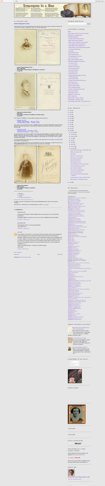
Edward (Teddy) (78, 283)
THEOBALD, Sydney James (73, 304)
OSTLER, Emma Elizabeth (73, 290)
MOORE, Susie (71, 283)
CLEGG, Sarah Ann (72, 217)
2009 (70, 130)
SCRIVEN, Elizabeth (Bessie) (74, 294)
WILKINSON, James (72, 315)
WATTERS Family (72, 309)
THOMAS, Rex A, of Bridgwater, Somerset (76, 300)
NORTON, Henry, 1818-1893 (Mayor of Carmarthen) (79, 289)
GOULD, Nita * (71, 245)
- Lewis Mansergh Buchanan (74, 49)
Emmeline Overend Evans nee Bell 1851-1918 (80, 150)
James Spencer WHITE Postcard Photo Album (78, 33)
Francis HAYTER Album (73, 83)
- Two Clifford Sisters (72, 63)
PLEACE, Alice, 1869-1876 (73, 292)
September (73, 136)
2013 (70, 122)
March (72, 144)
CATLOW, (70, 210)
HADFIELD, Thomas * (72, 257)
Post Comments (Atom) (25, 257)
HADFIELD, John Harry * (73, 254)
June (72, 138)
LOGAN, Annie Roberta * (73, 272)
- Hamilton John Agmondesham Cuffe (76, 89)
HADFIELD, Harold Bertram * (74, 253)
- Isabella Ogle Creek (72, 73)
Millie (69, 211)
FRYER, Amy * (71, 238)
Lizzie (83, 210)
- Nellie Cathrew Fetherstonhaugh (75, 40)
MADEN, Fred (71, 274)
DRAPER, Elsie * (71, 224)
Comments (72, 364)
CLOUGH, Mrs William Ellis (74, 218)
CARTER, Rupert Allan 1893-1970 (75, 214)
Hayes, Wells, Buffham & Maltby (75, 59)
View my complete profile (74, 479)
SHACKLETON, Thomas (73, 296)
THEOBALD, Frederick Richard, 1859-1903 (77, 301)
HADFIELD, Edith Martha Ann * (74, 250)
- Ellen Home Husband (73, 90)
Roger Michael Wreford (75, 160)
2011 (70, 126)
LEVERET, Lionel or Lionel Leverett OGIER (77, 271)
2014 (70, 120)
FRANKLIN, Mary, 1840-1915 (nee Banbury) (77, 236)
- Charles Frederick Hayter (74, 85)
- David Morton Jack (72, 82)
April (72, 142)
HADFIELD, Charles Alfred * (74, 246)
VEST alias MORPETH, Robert (74, 308)
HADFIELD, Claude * (72, 247)
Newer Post (16, 254)
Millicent (84, 222)
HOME (69, 31)
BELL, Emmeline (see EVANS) (74, 200)
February (73, 146)
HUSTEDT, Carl (71, 261)
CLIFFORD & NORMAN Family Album (76, 61)
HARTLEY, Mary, (71, 258)
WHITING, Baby (71, 312)
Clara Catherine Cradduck (76, 168)
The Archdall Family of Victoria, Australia (79, 164)
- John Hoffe (70, 51)
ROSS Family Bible (72, 96)
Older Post (60, 254)
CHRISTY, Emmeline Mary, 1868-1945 (76, 216)
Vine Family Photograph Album (77, 170)
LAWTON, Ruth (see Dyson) (74, 267)
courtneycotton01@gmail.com (79, 477)
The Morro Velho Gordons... (76, 172)
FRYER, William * (72, 240)
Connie (79, 210)
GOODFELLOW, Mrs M (73, 243)
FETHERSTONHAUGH (73, 37)
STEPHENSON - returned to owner (75, 99)
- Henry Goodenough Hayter (74, 87)
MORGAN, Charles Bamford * (74, 285)
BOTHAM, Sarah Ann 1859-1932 (75, 205)
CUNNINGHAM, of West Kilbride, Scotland (77, 221)
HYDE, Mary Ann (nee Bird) (74, 264)
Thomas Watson (77, 211)
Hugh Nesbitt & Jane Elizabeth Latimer (79, 179)
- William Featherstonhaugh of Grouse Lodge (78, 42)
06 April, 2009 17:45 (23, 219)
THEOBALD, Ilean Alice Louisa (74, 303)
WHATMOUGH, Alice (72, 311)
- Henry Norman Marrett (73, 78)
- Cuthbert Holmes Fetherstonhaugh (76, 38)
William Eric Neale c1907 (75, 152)
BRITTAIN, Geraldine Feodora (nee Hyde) (76, 206)
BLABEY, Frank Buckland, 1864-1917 (76, 203)
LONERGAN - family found (74, 94)
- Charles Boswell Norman (73, 68)
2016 (70, 116)
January (73, 148)
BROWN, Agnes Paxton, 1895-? (74, 207)
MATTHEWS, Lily (72, 275)
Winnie (83, 211)
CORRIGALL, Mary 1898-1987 (74, 220)
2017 (70, 114)
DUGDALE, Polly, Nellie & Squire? (75, 225)
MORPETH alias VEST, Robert (74, 286)
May (72, 140)
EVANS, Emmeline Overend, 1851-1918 (76, 229)
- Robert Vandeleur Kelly (73, 54)
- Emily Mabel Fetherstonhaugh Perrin (76, 45)
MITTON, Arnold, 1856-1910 (74, 282)
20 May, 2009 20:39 (23, 249)
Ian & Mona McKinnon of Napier (79, 338)
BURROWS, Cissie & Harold (74, 209)
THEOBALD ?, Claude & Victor (74, 305)
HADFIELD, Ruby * (72, 256)
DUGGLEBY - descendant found (75, 35)
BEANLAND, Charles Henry (74, 199)
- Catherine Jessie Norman (74, 66)
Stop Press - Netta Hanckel (76, 156)
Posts (71, 362)
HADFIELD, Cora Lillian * (73, 249)
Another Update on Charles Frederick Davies (80, 177)
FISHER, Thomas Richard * (73, 235)
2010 (70, 128)
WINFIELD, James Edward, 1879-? (75, 318)
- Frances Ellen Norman (73, 70)
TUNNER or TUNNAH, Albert (74, 307)
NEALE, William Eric (72, 287)
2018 (70, 112)
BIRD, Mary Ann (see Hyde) (74, 202)
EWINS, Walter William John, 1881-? (75, 231)
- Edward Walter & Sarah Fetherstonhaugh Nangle (79, 47)
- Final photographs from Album (75, 56)
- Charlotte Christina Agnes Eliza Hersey (77, 80)
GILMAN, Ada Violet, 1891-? (74, 242)
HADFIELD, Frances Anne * (74, 251)
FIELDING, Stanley (72, 234)
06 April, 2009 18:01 (23, 228)
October (73, 134)
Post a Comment (18, 252)
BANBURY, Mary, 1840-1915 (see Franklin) (77, 198)
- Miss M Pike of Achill (73, 58)
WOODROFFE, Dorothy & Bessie (75, 319)
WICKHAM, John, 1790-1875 (74, 314)
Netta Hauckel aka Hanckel (76, 158)
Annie (73, 210)
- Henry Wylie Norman (73, 71)
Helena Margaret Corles (22, 23)
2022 (70, 110)
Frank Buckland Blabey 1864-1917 (79, 347)
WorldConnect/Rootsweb (79, 454)
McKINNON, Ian (71, 278)
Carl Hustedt (73, 154)
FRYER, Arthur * (71, 239)
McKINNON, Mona (72, 279)
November (73, 132)
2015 (70, 118)
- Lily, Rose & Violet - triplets (74, 213)
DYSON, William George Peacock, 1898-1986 (77, 227)
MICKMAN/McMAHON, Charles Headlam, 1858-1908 (79, 280)
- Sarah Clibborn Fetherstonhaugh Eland (77, 44)
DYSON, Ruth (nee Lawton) (73, 228)
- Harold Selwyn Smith (73, 92)
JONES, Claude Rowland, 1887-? (75, 265)
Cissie (76, 210)
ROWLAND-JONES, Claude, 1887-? (75, 293)
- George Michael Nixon (73, 52)
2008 (70, 182)
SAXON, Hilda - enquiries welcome (75, 97)
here (87, 462)
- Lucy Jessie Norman (73, 65)
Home (38, 254)
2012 (70, 124)
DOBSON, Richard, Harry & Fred (74, 222)
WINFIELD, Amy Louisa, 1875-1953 (75, 316)
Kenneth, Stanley (79, 258)
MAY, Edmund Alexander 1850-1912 (75, 276)
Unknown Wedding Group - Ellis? (77, 166)
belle (19, 232)
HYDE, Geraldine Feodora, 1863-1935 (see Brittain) (78, 263)
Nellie (72, 211)
